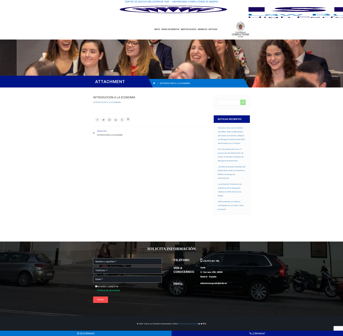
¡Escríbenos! (86, 333)
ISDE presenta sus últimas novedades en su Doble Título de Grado (231, 205)
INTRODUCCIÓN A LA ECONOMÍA (107, 102)
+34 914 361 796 (210, 261)
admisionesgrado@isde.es (213, 283)
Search (243, 102)
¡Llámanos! (258, 333)
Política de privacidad (188, 324)
